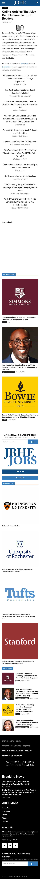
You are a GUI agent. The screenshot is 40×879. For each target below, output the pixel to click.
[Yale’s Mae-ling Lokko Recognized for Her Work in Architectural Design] (8, 725)
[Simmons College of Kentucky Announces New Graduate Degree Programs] (20, 297)
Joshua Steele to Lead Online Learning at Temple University (16, 782)
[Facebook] (15, 845)
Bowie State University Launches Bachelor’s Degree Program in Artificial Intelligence (24, 708)
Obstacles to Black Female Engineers (20, 141)
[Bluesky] (4, 845)
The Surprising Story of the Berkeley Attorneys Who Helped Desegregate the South (20, 187)
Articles (5, 8)
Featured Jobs (8, 483)
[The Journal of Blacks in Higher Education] (20, 2)
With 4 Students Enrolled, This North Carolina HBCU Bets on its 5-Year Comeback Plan (20, 202)
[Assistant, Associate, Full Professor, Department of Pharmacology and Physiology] (20, 549)
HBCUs (4, 322)
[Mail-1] (10, 845)
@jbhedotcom (7, 66)
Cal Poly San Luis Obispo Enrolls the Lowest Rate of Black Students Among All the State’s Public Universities (20, 119)
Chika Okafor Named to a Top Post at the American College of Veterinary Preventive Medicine (19, 792)
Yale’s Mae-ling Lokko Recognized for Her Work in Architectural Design (26, 722)
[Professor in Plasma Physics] (20, 506)
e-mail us (24, 63)
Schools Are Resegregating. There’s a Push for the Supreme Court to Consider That (20, 104)
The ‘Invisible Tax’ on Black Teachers (20, 176)
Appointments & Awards (9, 372)
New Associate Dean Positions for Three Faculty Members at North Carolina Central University (19, 367)
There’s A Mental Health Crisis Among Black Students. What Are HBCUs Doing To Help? (20, 153)
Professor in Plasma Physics (10, 526)
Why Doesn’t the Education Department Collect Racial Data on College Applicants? (20, 78)
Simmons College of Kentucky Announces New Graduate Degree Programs (26, 676)
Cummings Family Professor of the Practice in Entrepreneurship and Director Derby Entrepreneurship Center (18, 616)
